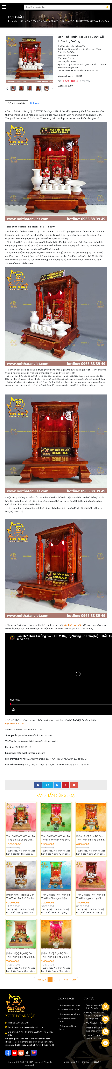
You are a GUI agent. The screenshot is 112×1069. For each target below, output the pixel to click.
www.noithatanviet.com (29, 729)
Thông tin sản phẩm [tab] (16, 103)
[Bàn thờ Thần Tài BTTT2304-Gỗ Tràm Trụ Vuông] (13, 88)
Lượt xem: (62, 85)
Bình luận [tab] (34, 103)
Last (74, 979)
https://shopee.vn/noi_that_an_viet (33, 735)
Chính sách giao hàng (70, 1014)
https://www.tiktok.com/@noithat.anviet (36, 741)
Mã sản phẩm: (64, 76)
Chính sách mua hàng (70, 1005)
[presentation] (7, 88)
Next (66, 979)
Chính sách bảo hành (69, 1009)
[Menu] (4, 7)
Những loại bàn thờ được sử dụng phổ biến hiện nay (95, 1015)
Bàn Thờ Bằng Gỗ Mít (96, 1023)
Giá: (59, 81)
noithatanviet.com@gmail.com (28, 752)
